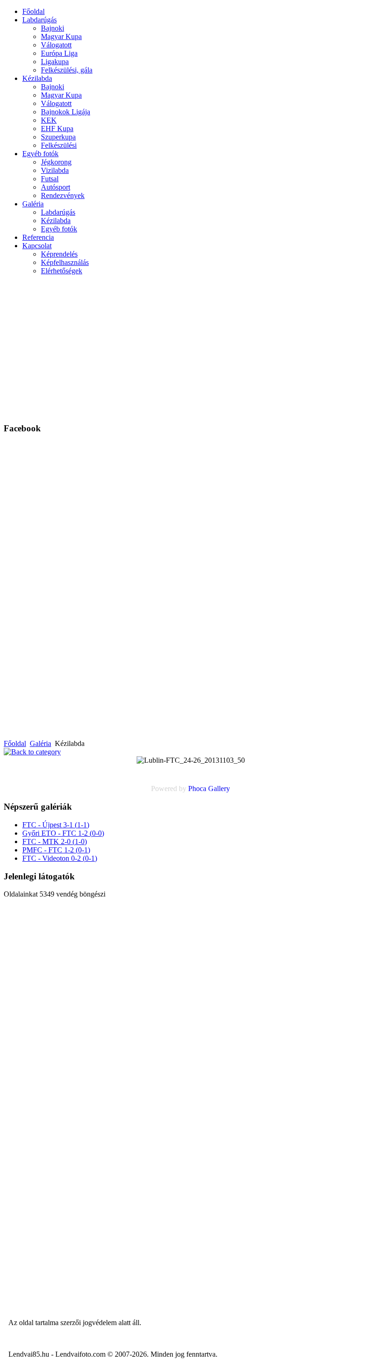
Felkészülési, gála (66, 70)
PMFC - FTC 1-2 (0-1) (56, 850)
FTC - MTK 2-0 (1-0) (54, 841)
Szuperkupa (58, 137)
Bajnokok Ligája (65, 112)
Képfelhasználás (65, 262)
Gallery (219, 788)
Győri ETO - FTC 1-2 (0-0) (63, 833)
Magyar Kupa (61, 36)
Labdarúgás (39, 20)
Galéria (33, 204)
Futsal (50, 179)
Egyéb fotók (40, 154)
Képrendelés (59, 254)
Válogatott (56, 45)
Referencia (38, 237)
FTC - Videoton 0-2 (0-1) (59, 858)
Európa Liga (59, 53)
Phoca (197, 788)
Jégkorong (56, 162)
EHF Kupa (57, 128)
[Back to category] (32, 752)
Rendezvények (63, 195)
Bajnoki (52, 28)
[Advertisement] (232, 348)
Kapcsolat (37, 246)
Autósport (55, 187)
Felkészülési (59, 145)
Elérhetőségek (61, 271)
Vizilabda (55, 170)
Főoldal (33, 11)
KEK (49, 120)
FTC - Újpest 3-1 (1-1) (55, 825)
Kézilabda (37, 78)
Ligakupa (55, 62)
